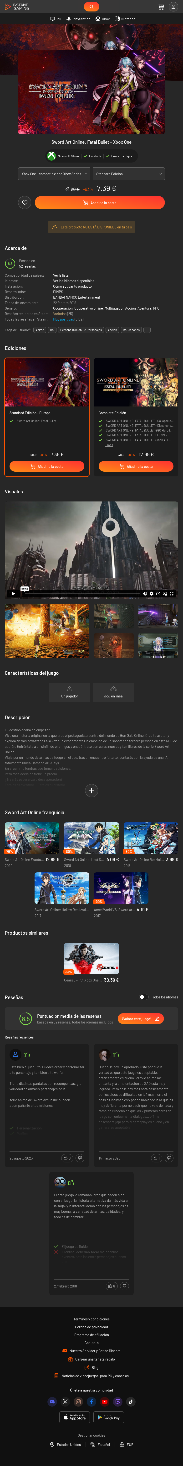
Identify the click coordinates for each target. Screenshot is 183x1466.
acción (112, 330)
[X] (65, 1402)
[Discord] (52, 1402)
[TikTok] (131, 1402)
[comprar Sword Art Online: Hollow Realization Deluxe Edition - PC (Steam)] (62, 888)
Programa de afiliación (91, 1335)
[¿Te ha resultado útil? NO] (80, 1158)
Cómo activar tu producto (72, 286)
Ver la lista (61, 275)
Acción (130, 308)
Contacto (92, 1342)
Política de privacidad (91, 1327)
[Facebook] (91, 1402)
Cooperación (63, 308)
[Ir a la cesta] (161, 7)
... (147, 330)
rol (52, 330)
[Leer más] (47, 1100)
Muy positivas (64, 319)
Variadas (60, 313)
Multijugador (114, 308)
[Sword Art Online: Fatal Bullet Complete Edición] (136, 399)
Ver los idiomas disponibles (73, 281)
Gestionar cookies (91, 1435)
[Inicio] (17, 7)
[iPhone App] (74, 1417)
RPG (156, 308)
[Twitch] (117, 1402)
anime (40, 330)
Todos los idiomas (164, 997)
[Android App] (108, 1417)
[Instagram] (78, 1402)
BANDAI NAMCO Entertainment (76, 297)
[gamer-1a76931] (15, 1055)
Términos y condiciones (91, 1319)
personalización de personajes (81, 330)
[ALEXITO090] (60, 1183)
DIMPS (58, 292)
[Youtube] (104, 1402)
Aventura (144, 308)
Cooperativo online (88, 308)
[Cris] (105, 1055)
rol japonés (131, 330)
